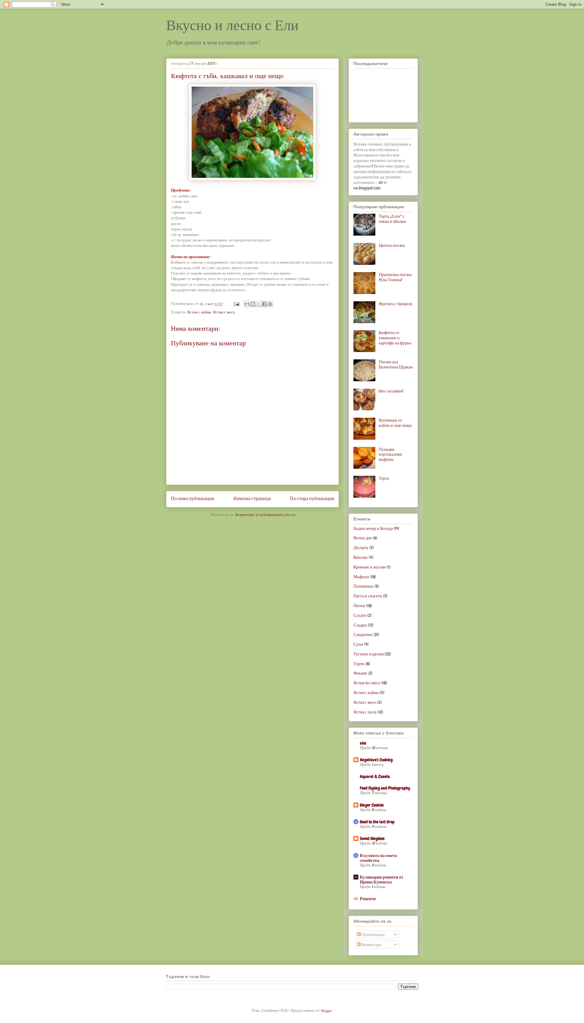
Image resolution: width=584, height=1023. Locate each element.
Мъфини (361, 576)
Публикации (373, 934)
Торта (384, 478)
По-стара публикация (312, 499)
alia (363, 743)
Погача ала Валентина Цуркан (396, 364)
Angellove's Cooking (376, 759)
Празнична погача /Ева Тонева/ (395, 277)
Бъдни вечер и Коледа (373, 528)
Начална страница (252, 499)
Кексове (360, 557)
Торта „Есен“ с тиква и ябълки (392, 218)
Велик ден (362, 538)
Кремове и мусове (369, 567)
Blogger (326, 1011)
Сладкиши (363, 634)
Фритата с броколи (395, 303)
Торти (358, 663)
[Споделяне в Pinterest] (270, 304)
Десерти (360, 547)
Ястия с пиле (365, 712)
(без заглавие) (391, 391)
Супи (358, 644)
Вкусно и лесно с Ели (232, 25)
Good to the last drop (377, 821)
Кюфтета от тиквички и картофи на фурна (395, 338)
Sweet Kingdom (372, 838)
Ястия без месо (366, 683)
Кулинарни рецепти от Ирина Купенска (381, 879)
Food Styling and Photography (385, 788)
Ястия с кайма (199, 312)
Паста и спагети (367, 596)
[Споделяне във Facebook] (264, 304)
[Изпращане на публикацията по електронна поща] (236, 304)
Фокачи (360, 673)
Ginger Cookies (372, 805)
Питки (359, 605)
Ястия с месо (224, 312)
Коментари (371, 944)
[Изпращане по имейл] (247, 304)
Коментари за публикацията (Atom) (265, 515)
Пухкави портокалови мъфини (390, 454)
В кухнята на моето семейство (378, 858)
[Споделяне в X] (258, 304)
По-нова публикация (192, 499)
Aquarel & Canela (375, 776)
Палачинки (363, 586)
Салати (359, 615)
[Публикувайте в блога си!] (253, 304)
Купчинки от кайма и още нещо (395, 422)
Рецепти (368, 898)
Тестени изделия (368, 654)
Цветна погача (392, 245)
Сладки (360, 625)
